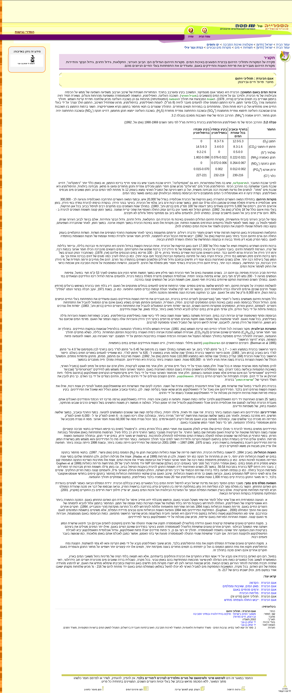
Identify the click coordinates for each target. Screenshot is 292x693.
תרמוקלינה (240, 183)
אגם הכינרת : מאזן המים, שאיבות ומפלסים (249, 586)
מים (237, 47)
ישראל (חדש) (264, 44)
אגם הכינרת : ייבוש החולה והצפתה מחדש (250, 600)
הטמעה (173, 99)
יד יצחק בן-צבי (248, 622)
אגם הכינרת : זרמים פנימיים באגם (254, 589)
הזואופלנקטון (185, 376)
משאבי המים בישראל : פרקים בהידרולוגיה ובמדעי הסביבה (224, 614)
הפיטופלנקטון (211, 343)
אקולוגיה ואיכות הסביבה (238, 44)
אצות (210, 99)
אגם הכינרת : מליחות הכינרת (258, 593)
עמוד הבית (283, 44)
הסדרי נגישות (24, 32)
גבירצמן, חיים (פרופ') (244, 616)
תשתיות (248, 47)
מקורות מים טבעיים (219, 47)
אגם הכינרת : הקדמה (262, 582)
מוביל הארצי (189, 95)
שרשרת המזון (244, 379)
